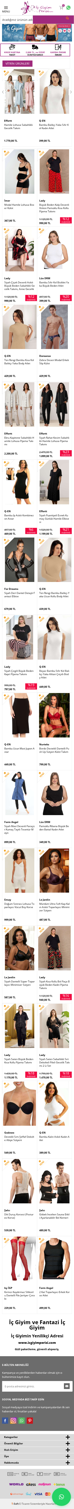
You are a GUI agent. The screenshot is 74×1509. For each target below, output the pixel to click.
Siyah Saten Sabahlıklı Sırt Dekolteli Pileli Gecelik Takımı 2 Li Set (54, 1062)
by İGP (8, 1288)
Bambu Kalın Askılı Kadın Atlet (54, 1138)
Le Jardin (44, 899)
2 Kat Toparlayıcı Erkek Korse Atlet (54, 1294)
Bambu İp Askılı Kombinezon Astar (19, 517)
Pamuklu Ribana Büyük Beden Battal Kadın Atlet (54, 828)
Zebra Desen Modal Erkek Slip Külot (54, 362)
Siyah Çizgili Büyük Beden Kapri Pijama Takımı (19, 672)
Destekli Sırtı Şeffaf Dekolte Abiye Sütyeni (19, 1138)
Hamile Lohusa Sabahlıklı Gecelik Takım (18, 126)
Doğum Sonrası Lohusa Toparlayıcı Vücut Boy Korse (19, 905)
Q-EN (42, 120)
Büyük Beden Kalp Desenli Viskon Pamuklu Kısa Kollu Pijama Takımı (54, 208)
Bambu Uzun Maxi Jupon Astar (19, 750)
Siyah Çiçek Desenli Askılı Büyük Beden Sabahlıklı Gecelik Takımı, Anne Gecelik (19, 286)
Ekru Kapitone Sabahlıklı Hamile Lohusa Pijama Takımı (19, 441)
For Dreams (11, 589)
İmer (7, 200)
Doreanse (45, 356)
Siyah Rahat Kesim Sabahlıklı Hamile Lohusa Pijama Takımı (54, 441)
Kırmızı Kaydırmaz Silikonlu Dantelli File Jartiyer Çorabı (19, 1295)
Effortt (8, 120)
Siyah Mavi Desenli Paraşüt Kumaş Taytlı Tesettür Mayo (19, 830)
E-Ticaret (24, 1503)
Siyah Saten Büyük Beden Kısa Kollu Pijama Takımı (18, 1061)
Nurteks (44, 744)
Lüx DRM (44, 278)
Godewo (9, 1132)
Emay (7, 899)
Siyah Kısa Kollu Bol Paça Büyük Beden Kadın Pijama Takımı (54, 985)
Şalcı (7, 1210)
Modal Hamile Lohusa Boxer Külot (19, 206)
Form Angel (11, 822)
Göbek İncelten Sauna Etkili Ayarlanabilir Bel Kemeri (54, 1216)
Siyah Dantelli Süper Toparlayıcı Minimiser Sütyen (19, 983)
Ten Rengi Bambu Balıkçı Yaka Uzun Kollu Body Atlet (54, 594)
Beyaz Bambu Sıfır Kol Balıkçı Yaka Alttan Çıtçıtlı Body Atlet (54, 674)
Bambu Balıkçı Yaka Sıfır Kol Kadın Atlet (54, 126)
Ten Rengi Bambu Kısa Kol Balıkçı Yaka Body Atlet (19, 362)
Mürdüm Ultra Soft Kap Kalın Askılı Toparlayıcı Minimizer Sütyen (54, 907)
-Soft (15, 1503)
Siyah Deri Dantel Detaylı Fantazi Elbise (19, 594)
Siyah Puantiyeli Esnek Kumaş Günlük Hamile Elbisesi (54, 519)
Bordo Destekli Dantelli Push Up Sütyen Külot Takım (54, 750)
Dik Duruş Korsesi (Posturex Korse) (19, 1216)
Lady (42, 200)
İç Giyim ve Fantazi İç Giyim (37, 1324)
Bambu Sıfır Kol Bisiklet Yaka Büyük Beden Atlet (54, 284)
